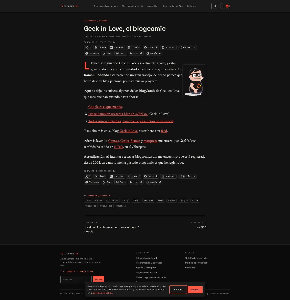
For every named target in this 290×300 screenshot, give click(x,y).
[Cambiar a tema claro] (225, 6)
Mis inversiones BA (132, 6)
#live (195, 200)
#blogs (136, 200)
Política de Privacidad (196, 262)
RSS (91, 271)
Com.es (113, 141)
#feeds (171, 200)
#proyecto (90, 206)
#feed (161, 200)
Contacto (191, 6)
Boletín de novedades (196, 258)
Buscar (98, 279)
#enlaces (148, 200)
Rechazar (178, 289)
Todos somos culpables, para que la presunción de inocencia (130, 121)
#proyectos (106, 206)
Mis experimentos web (106, 6)
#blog (125, 200)
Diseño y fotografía (146, 267)
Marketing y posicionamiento (151, 277)
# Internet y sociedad (96, 20)
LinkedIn (70, 271)
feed (164, 131)
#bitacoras (112, 200)
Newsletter (153, 6)
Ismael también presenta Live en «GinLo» (118, 114)
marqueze (150, 141)
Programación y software (149, 262)
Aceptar (195, 289)
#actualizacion (93, 200)
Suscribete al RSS (173, 6)
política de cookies (102, 292)
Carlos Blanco (130, 141)
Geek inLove (128, 131)
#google (183, 200)
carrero (69, 6)
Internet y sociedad (98, 195)
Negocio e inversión (146, 272)
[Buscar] (214, 6)
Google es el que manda (105, 107)
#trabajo (121, 206)
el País (118, 147)
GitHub (82, 271)
